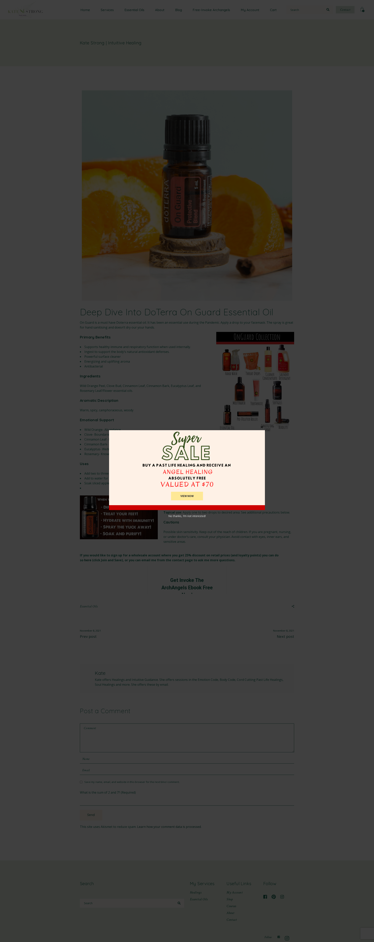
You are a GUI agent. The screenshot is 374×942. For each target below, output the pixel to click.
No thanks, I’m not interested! (187, 516)
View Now (187, 496)
